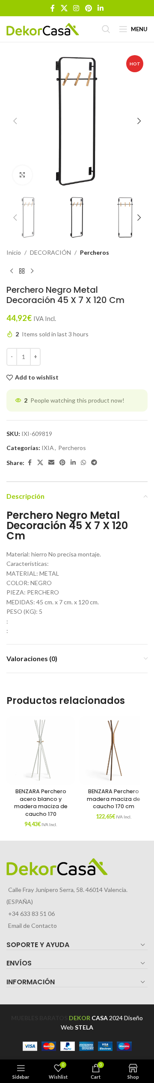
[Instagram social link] (76, 8)
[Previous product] (11, 271)
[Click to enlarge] (22, 175)
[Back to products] (22, 271)
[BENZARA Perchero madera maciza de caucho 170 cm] (113, 750)
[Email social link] (51, 462)
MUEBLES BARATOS (39, 1017)
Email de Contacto (32, 925)
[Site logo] (42, 28)
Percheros (94, 252)
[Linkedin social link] (100, 8)
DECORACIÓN (50, 252)
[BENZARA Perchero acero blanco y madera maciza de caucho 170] (40, 750)
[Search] (106, 29)
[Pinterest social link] (88, 8)
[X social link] (64, 8)
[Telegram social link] (94, 462)
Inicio (13, 252)
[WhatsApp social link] (83, 462)
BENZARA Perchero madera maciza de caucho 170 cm (113, 799)
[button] (15, 120)
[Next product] (32, 271)
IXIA (47, 447)
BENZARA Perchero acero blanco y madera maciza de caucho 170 (41, 803)
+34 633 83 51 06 (31, 913)
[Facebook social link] (52, 8)
